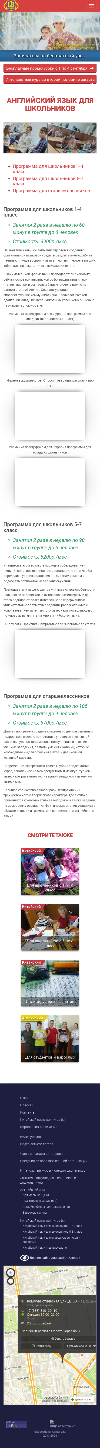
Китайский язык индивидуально (45, 1247)
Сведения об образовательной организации (53, 1161)
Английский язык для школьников (46, 1206)
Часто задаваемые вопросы (41, 1154)
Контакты (27, 1112)
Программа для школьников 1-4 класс (48, 169)
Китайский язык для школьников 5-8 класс (52, 1231)
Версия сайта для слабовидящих (54, 1258)
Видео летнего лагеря (36, 1144)
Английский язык (33, 1190)
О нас (24, 1098)
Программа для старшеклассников (51, 190)
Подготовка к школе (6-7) (40, 1200)
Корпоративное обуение (38, 1127)
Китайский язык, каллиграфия (43, 1119)
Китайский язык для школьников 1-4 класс (52, 1226)
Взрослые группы (35, 1212)
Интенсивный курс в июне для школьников (52, 1170)
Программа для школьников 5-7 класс (48, 181)
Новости (26, 1105)
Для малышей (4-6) (36, 1195)
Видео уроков (30, 1137)
